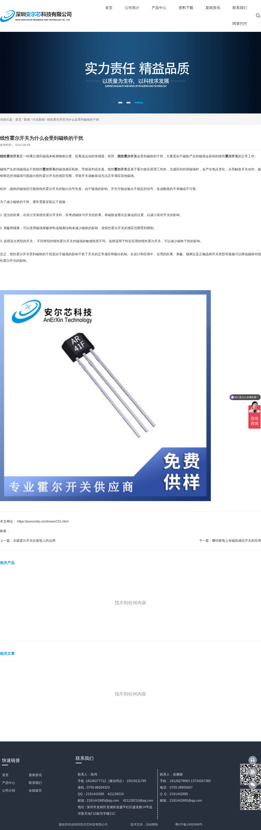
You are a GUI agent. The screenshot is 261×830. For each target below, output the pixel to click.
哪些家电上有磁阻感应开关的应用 (236, 540)
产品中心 (159, 8)
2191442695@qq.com (103, 800)
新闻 (27, 119)
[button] (120, 102)
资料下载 (186, 8)
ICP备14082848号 (190, 824)
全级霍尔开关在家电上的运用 (34, 540)
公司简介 (132, 8)
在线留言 (35, 790)
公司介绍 (8, 790)
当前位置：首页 (11, 119)
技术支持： (138, 824)
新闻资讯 (213, 8)
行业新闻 (38, 119)
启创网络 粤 (162, 824)
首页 (109, 8)
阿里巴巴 (239, 24)
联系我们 (239, 8)
